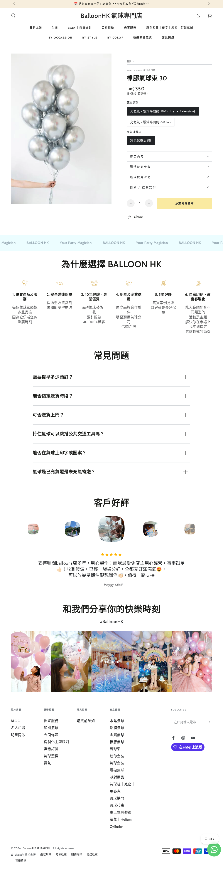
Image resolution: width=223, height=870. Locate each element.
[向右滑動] (208, 4)
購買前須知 (86, 720)
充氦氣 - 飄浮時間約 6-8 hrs (150, 123)
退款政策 (45, 855)
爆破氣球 (117, 770)
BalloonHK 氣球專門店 (141, 70)
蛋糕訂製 (51, 748)
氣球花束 (117, 805)
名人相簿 (18, 727)
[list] (111, 307)
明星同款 (18, 734)
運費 (143, 94)
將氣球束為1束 (140, 141)
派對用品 (117, 777)
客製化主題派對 (56, 741)
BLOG (15, 720)
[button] (13, 15)
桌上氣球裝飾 (121, 812)
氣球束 (115, 748)
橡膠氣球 (117, 741)
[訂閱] (209, 722)
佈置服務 (51, 720)
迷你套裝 (117, 756)
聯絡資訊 (20, 861)
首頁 (129, 61)
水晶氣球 (117, 720)
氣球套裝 (117, 763)
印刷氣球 (51, 727)
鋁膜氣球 (117, 727)
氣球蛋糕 (51, 756)
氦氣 (47, 763)
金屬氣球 (117, 734)
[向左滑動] (14, 4)
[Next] (207, 529)
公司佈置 (51, 734)
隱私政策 (61, 855)
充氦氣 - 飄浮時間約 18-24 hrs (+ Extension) (162, 112)
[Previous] (15, 529)
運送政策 (92, 855)
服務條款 (76, 855)
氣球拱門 (117, 798)
